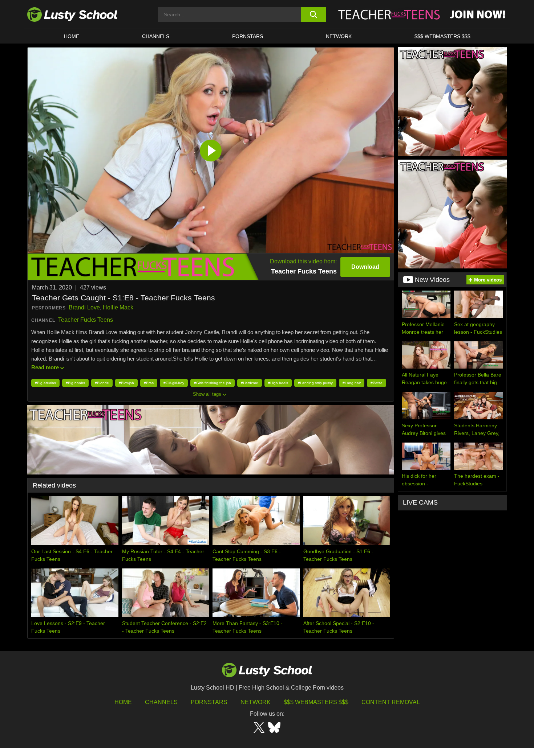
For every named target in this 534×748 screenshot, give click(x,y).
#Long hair (352, 383)
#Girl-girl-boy (173, 383)
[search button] (313, 14)
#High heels (278, 383)
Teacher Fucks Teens (85, 320)
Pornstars (247, 36)
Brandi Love (84, 307)
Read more (45, 367)
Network (339, 36)
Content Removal (390, 702)
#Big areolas (45, 383)
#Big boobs (75, 383)
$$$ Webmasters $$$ (316, 702)
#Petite (377, 383)
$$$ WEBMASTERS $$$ (442, 36)
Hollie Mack (118, 307)
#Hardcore (249, 383)
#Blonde (102, 383)
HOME (71, 36)
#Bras (149, 383)
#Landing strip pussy (315, 383)
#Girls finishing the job (212, 383)
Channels (155, 36)
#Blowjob (126, 383)
